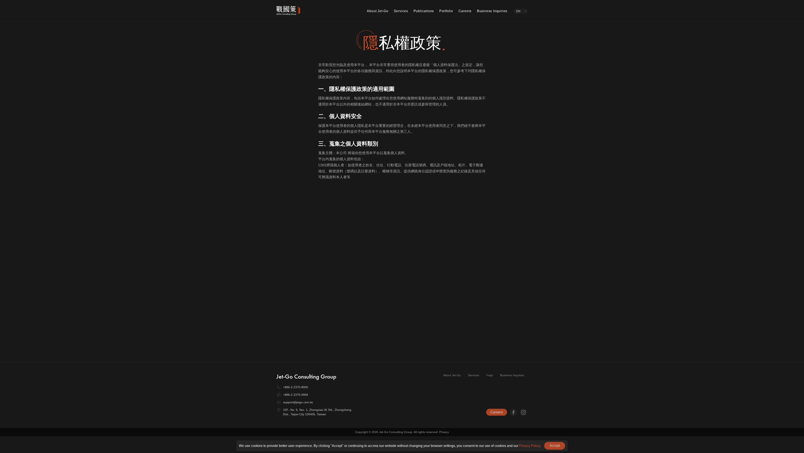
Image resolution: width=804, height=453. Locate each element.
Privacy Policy (529, 446)
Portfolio (446, 11)
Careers (465, 11)
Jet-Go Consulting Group (306, 376)
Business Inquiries (492, 11)
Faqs (489, 375)
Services (401, 11)
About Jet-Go (377, 11)
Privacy (444, 432)
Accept (555, 445)
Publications (424, 11)
